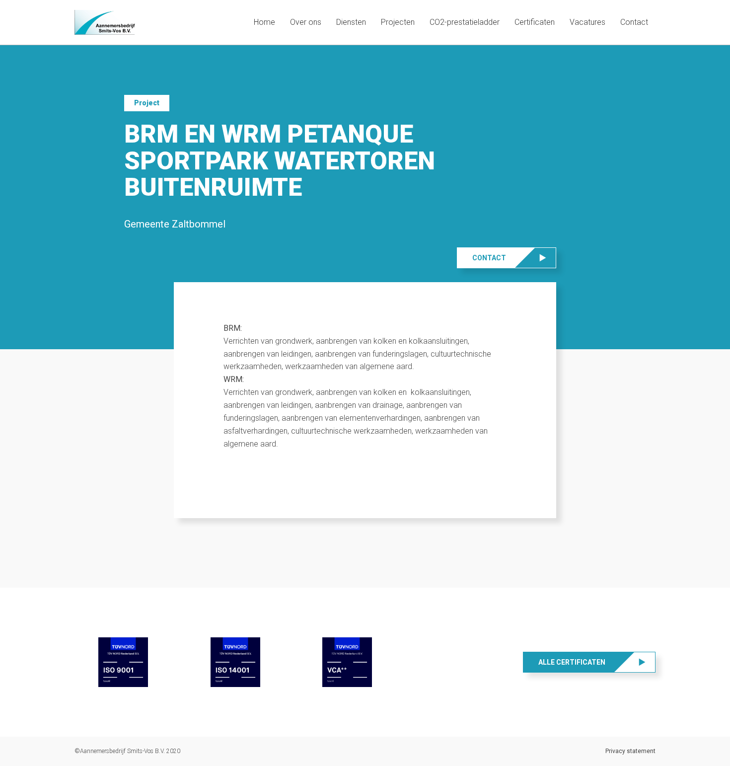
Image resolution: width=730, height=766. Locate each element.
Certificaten (534, 22)
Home (264, 22)
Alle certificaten (571, 662)
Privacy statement (630, 751)
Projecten (398, 22)
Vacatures (587, 22)
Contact (634, 22)
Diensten (351, 22)
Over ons (305, 22)
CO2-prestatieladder (465, 22)
